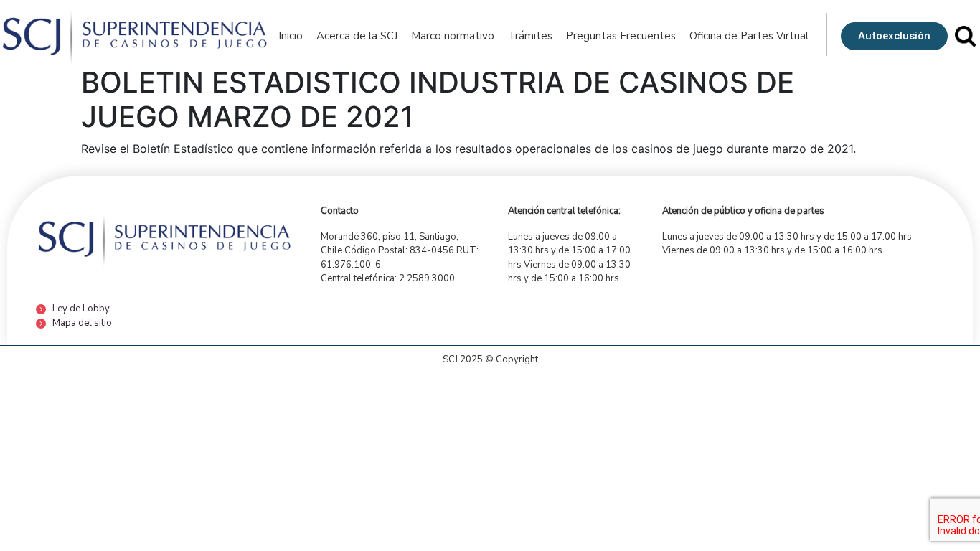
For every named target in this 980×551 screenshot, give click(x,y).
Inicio (290, 36)
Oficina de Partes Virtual (749, 36)
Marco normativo (452, 36)
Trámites (530, 36)
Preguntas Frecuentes (621, 36)
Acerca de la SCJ (356, 36)
